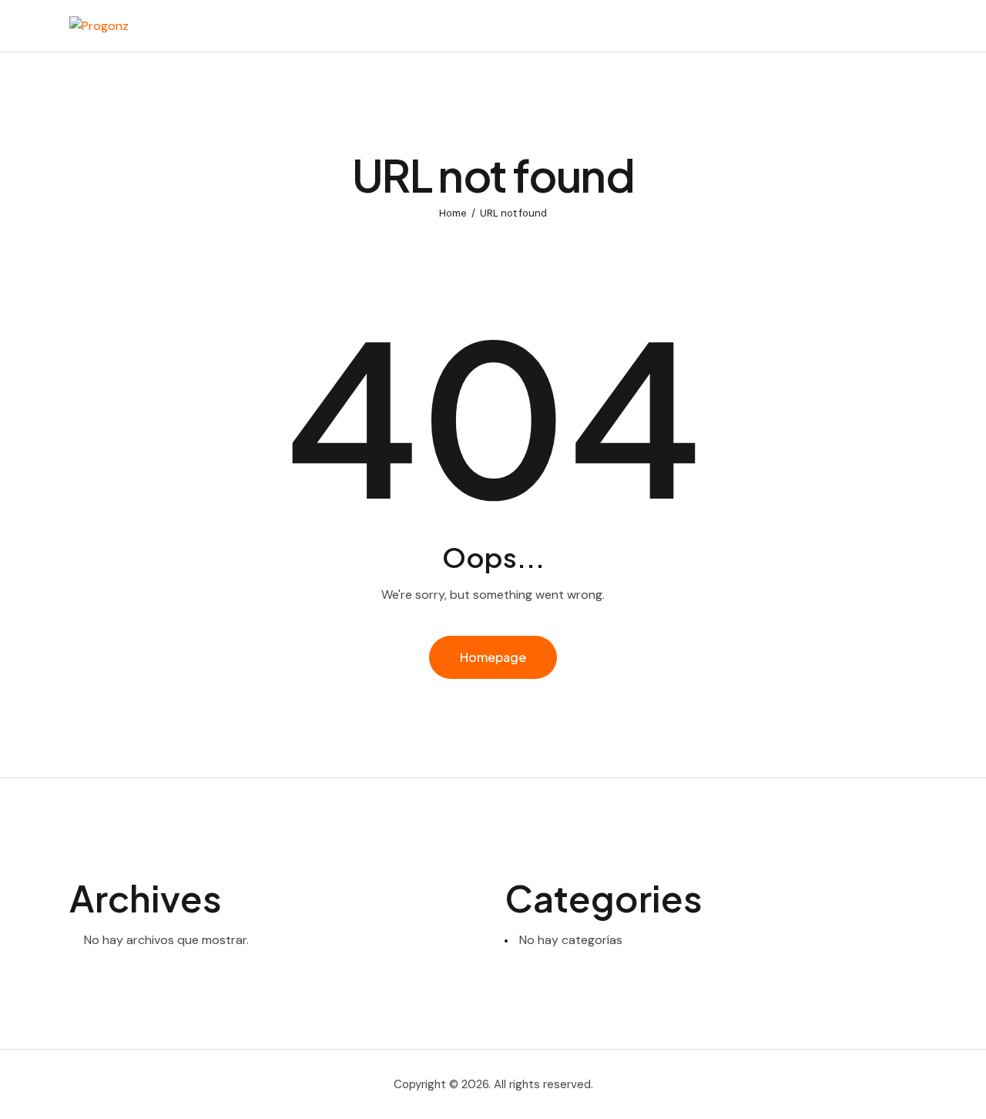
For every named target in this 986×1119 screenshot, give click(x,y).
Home (453, 213)
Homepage (493, 657)
